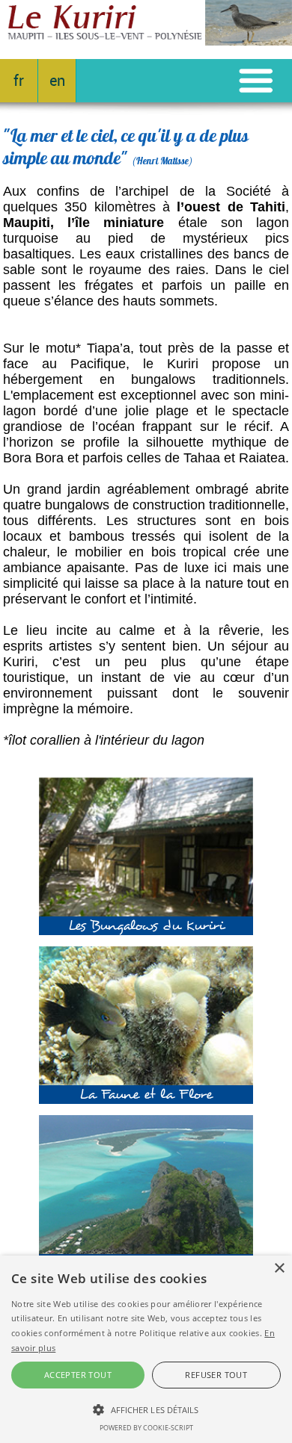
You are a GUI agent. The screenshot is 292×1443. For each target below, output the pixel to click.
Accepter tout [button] (78, 1374)
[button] (146, 1408)
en (57, 81)
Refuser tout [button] (216, 1374)
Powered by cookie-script (146, 1428)
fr (18, 81)
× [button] (279, 1268)
